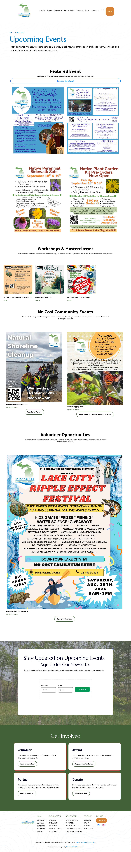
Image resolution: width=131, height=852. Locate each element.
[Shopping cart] (102, 10)
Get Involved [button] (68, 10)
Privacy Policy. (91, 842)
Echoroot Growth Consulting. (74, 847)
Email (60, 685)
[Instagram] (103, 825)
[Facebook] (98, 825)
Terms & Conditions (81, 842)
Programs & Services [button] (54, 10)
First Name (44, 685)
